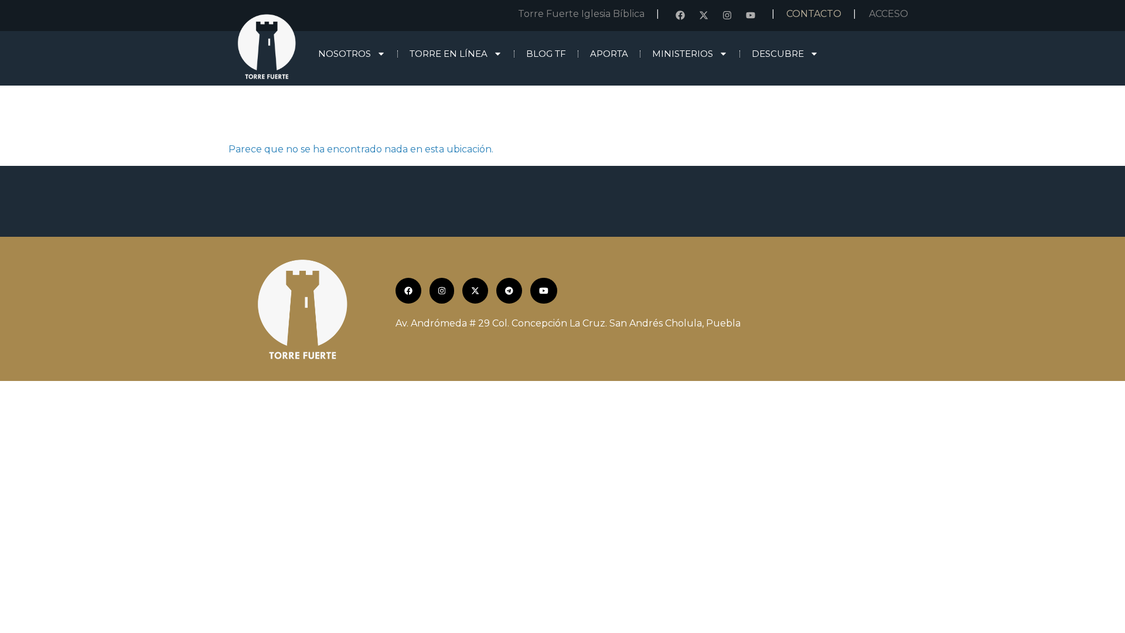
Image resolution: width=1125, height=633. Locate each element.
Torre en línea (449, 53)
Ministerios (682, 53)
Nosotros (344, 53)
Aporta (609, 53)
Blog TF (546, 53)
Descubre (778, 53)
